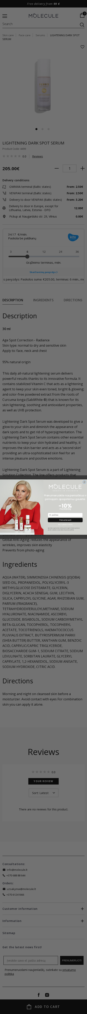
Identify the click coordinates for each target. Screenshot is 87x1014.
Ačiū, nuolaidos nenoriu (65, 525)
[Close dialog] (84, 481)
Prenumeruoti (65, 520)
